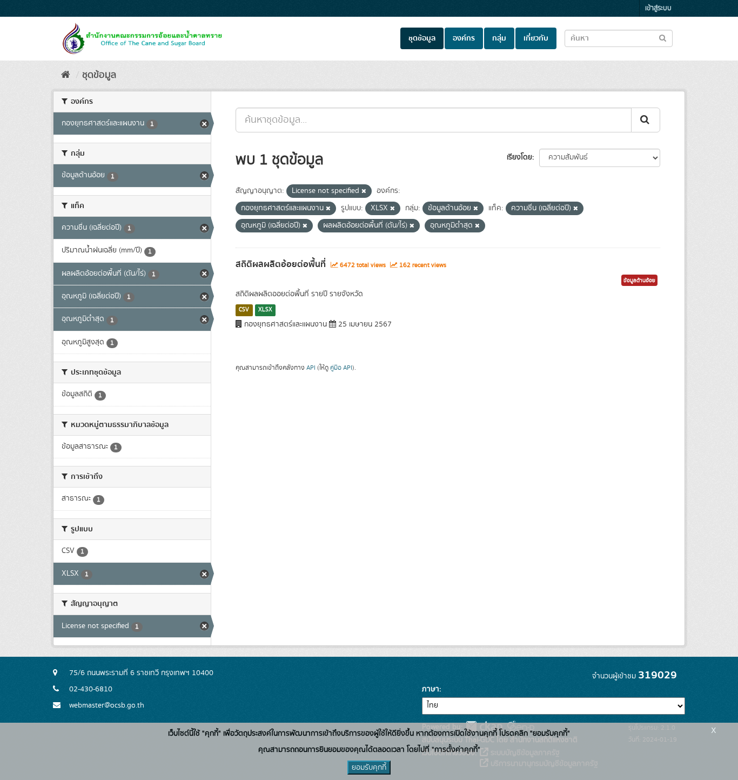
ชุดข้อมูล (421, 38)
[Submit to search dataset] (662, 37)
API (311, 367)
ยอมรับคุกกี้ (369, 767)
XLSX (265, 309)
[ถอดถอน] (363, 191)
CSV (244, 309)
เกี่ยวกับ (536, 38)
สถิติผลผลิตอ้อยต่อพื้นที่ (281, 264)
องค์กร (464, 38)
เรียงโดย (519, 157)
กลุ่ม (499, 38)
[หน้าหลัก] (65, 75)
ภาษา (430, 689)
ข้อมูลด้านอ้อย (639, 280)
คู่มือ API (341, 367)
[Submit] (645, 120)
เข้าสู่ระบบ (658, 8)
